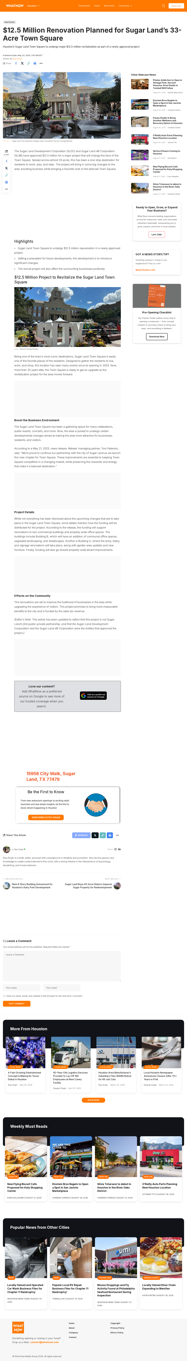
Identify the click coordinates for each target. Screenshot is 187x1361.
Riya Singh (17, 59)
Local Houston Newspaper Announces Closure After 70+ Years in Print (160, 1076)
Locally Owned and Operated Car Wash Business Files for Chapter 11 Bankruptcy (25, 1289)
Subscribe (176, 6)
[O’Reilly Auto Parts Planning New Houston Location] (140, 139)
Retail (97, 6)
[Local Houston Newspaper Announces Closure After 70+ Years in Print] (161, 1052)
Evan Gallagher (173, 176)
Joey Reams (172, 158)
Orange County (151, 1278)
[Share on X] (22, 63)
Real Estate (109, 6)
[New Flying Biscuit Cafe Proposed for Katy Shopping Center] (140, 170)
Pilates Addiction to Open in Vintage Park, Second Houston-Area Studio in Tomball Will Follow (167, 84)
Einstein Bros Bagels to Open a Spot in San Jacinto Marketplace (167, 103)
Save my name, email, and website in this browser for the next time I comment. (45, 996)
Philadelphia (105, 1278)
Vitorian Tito (172, 142)
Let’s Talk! (157, 234)
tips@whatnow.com (145, 270)
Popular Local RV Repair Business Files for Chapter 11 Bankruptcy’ (70, 1289)
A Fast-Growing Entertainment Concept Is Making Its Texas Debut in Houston (24, 1076)
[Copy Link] (28, 63)
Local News (15, 1067)
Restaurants (84, 6)
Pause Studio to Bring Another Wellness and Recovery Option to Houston (167, 120)
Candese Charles (174, 110)
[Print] (35, 63)
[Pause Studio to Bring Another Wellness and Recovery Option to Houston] (140, 122)
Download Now (156, 336)
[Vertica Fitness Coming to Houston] (140, 155)
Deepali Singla (59, 1088)
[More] (41, 63)
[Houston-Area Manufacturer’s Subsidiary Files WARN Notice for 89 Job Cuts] (116, 1052)
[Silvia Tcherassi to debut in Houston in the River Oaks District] (140, 188)
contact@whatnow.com (44, 1342)
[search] (163, 5)
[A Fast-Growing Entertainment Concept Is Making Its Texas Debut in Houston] (25, 1052)
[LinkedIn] (119, 849)
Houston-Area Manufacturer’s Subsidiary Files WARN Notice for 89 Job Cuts (114, 1076)
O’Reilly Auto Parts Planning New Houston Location (167, 136)
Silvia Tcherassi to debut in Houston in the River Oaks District (167, 187)
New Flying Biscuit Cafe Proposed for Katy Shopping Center (167, 169)
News (11, 1278)
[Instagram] (115, 849)
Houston (13, 1177)
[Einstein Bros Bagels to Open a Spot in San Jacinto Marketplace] (140, 104)
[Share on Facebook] (16, 63)
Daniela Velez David (175, 93)
